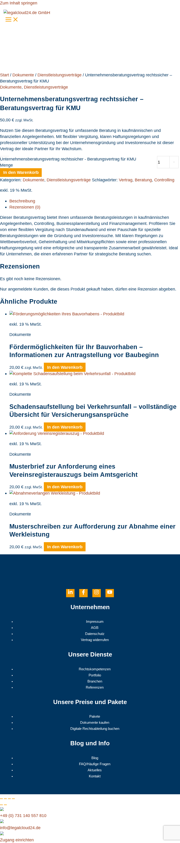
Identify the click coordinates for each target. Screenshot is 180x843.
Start (4, 74)
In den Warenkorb (21, 172)
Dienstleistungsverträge (60, 74)
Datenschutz (95, 634)
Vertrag (125, 179)
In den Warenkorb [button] (64, 367)
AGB (94, 628)
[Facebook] (83, 593)
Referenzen (95, 687)
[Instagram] (96, 593)
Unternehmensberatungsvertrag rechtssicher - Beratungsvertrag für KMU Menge (68, 162)
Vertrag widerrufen (95, 640)
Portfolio (95, 675)
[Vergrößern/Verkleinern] (1, 798)
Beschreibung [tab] (22, 200)
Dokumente (23, 74)
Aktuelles (95, 770)
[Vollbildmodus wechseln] (5, 798)
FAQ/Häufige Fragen (94, 764)
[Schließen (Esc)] (13, 798)
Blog (94, 758)
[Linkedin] (70, 593)
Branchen (94, 681)
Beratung (143, 179)
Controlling (164, 179)
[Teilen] (9, 798)
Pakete (94, 716)
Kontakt (95, 776)
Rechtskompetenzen (95, 669)
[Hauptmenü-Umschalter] (12, 20)
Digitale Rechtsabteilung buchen (94, 729)
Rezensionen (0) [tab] (24, 207)
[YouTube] (109, 593)
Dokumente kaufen (94, 722)
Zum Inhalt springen (18, 2)
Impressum (95, 621)
